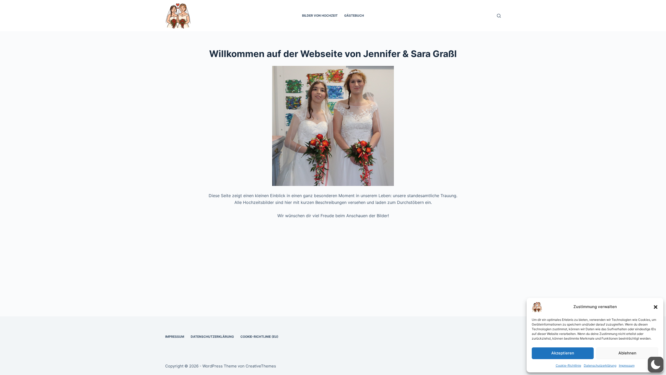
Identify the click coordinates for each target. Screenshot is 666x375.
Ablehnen (627, 353)
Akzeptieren (562, 353)
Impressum (627, 365)
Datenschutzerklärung (600, 365)
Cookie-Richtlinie (568, 365)
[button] (655, 307)
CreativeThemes (261, 366)
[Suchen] (499, 16)
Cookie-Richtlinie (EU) (259, 337)
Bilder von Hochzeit (320, 15)
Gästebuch (354, 15)
